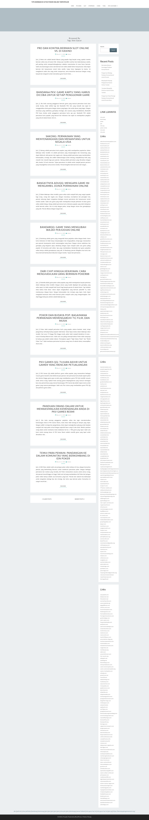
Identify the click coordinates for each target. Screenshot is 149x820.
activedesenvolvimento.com (107, 294)
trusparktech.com (105, 190)
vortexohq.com (104, 245)
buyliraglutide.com (105, 403)
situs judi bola (26, 811)
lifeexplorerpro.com (105, 252)
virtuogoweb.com (105, 399)
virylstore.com (104, 633)
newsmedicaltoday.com (106, 324)
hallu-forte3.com (104, 760)
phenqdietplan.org (105, 536)
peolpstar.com (104, 624)
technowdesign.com (105, 492)
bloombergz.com (104, 662)
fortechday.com (104, 349)
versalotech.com (104, 222)
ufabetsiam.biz (104, 418)
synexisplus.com (104, 156)
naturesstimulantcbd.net (107, 575)
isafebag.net (103, 660)
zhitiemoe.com (104, 558)
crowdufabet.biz (104, 456)
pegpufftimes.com (105, 605)
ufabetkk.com (104, 692)
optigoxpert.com (104, 201)
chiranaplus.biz (104, 751)
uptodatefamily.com (105, 547)
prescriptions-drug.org (106, 639)
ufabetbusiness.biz (105, 422)
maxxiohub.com (104, 177)
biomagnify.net (104, 579)
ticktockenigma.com (105, 264)
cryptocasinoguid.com (106, 466)
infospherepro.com (105, 241)
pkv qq (110, 811)
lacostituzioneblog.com (106, 553)
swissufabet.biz (104, 420)
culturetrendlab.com (105, 260)
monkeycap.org (104, 650)
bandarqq (34, 811)
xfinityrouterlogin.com (106, 785)
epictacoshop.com (105, 732)
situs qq (102, 126)
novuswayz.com (104, 203)
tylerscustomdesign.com (106, 626)
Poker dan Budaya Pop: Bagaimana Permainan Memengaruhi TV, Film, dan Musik (63, 318)
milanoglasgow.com (105, 758)
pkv (101, 123)
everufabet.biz (104, 454)
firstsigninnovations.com (107, 616)
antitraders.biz (104, 481)
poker (101, 121)
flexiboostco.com (105, 143)
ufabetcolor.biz (104, 426)
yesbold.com (103, 386)
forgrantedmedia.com (106, 622)
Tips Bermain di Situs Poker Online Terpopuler (50, 2)
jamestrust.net (104, 675)
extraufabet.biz (104, 428)
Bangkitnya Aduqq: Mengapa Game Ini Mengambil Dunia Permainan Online (63, 184)
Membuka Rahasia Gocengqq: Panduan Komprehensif (107, 67)
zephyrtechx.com (104, 199)
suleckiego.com (104, 804)
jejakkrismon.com (105, 688)
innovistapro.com (105, 211)
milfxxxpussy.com (105, 545)
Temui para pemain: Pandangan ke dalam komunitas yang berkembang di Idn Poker (63, 455)
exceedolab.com (104, 226)
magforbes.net (104, 647)
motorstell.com (104, 635)
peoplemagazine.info (106, 369)
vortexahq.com (104, 173)
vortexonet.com (104, 158)
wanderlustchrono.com (106, 258)
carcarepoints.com (105, 517)
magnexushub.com (105, 396)
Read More (63, 78)
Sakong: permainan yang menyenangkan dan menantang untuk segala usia (63, 139)
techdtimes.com (104, 377)
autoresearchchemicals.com (107, 800)
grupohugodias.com (105, 522)
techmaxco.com (104, 224)
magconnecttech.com (106, 273)
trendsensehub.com (105, 262)
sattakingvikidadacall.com (107, 300)
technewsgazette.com (106, 696)
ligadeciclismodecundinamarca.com (109, 334)
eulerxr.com (103, 266)
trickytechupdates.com (106, 792)
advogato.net (103, 658)
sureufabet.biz (104, 441)
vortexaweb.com (104, 181)
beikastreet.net (104, 597)
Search (102, 46)
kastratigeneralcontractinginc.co (109, 471)
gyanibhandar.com (105, 407)
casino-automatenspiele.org (107, 669)
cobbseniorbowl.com (105, 490)
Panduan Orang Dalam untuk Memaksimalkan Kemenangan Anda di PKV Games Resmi (63, 409)
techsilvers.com (104, 526)
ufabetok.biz (103, 452)
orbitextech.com (104, 271)
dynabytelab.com (104, 152)
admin (69, 54)
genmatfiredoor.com (105, 279)
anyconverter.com (105, 684)
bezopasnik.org (104, 722)
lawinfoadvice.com (105, 534)
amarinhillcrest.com (105, 654)
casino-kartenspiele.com (106, 667)
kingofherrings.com (105, 700)
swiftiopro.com (104, 218)
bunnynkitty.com (104, 720)
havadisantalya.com (105, 375)
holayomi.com (104, 332)
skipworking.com (104, 679)
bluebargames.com (105, 611)
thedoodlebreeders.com (106, 519)
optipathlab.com (104, 150)
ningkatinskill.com (105, 528)
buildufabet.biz (104, 458)
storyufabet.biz (104, 445)
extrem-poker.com (105, 513)
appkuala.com (104, 707)
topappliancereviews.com (107, 790)
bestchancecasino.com (106, 315)
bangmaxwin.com (105, 728)
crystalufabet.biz (104, 449)
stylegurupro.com (105, 232)
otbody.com (103, 673)
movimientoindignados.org (107, 543)
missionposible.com (105, 781)
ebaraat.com (103, 390)
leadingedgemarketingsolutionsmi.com (110, 469)
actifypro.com (104, 205)
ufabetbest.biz (104, 439)
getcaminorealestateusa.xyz (107, 351)
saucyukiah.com (104, 594)
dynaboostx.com (104, 207)
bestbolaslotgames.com (106, 302)
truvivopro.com (104, 169)
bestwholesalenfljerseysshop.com (109, 473)
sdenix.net (103, 652)
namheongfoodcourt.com (107, 756)
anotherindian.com (105, 562)
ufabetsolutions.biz (105, 433)
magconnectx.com (105, 328)
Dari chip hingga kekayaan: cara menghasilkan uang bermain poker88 (63, 272)
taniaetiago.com (104, 566)
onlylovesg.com (104, 292)
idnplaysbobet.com (105, 298)
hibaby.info (103, 309)
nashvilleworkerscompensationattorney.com (112, 336)
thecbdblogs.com (105, 798)
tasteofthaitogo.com (105, 717)
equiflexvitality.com (105, 290)
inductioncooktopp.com (106, 321)
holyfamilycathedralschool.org (108, 338)
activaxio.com (104, 228)
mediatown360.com (105, 777)
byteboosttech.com (105, 394)
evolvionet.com (104, 154)
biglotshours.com (105, 401)
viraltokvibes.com (105, 643)
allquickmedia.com (105, 694)
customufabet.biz (105, 443)
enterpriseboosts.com (106, 664)
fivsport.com (103, 530)
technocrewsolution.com (107, 641)
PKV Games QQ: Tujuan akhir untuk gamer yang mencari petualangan (63, 363)
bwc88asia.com (104, 511)
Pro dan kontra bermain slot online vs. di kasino (63, 49)
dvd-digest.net (104, 747)
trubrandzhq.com (104, 192)
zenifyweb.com (104, 275)
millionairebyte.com (105, 347)
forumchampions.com (106, 609)
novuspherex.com (105, 186)
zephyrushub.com (105, 148)
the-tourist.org (104, 656)
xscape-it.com (104, 486)
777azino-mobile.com (106, 488)
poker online (103, 128)
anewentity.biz (104, 705)
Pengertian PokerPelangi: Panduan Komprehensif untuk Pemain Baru (108, 98)
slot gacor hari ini (91, 811)
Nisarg (89, 817)
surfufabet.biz (104, 437)
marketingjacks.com (105, 787)
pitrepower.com (104, 775)
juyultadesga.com (105, 500)
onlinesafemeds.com (105, 405)
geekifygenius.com (105, 268)
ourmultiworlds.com (105, 601)
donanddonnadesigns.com (107, 285)
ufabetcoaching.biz (105, 343)
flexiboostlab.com (105, 213)
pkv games (78, 6)
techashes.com (104, 371)
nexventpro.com (104, 196)
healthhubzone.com (105, 388)
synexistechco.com (105, 167)
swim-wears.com (104, 620)
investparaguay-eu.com (106, 509)
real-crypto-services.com (107, 503)
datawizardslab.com (105, 235)
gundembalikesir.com (106, 382)
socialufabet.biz (104, 435)
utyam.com (103, 551)
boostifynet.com (104, 194)
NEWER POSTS (79, 499)
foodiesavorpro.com (105, 243)
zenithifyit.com (104, 175)
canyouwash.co (104, 373)
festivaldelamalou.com (106, 614)
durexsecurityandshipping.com (108, 494)
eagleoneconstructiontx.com (108, 288)
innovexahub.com (105, 162)
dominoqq (103, 119)
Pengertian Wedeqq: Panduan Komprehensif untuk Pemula (108, 75)
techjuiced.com (104, 392)
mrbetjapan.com (104, 703)
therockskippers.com (106, 764)
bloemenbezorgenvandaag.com (108, 713)
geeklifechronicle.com (106, 239)
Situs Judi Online (112, 6)
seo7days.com (104, 709)
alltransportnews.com (106, 460)
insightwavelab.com (105, 249)
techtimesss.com (104, 630)
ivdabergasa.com (104, 498)
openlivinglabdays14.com (107, 475)
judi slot (19, 811)
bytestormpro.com (105, 256)
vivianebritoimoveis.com (106, 645)
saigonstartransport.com (107, 726)
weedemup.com (104, 313)
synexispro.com (104, 330)
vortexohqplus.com (105, 215)
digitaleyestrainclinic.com (107, 779)
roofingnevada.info (105, 326)
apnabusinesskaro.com (106, 802)
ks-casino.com (104, 515)
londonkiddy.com (104, 341)
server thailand (81, 811)
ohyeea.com (103, 555)
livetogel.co (103, 277)
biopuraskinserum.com (106, 734)
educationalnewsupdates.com (108, 141)
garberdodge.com (105, 618)
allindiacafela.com (105, 768)
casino (98, 6)
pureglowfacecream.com (106, 698)
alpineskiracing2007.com (106, 770)
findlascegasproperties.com (107, 281)
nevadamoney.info (105, 741)
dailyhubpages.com (105, 296)
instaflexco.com (104, 209)
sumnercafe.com (104, 539)
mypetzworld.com (105, 505)
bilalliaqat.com (104, 317)
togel (104, 6)
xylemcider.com (104, 564)
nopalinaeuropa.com (105, 577)
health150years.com (105, 637)
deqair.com (103, 524)
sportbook (91, 6)
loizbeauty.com (104, 681)
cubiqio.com (103, 237)
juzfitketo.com (104, 568)
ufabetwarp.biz (104, 409)
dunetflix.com (104, 541)
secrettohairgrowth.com (106, 715)
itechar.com (103, 384)
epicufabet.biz (104, 447)
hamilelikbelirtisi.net (106, 220)
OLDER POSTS (47, 499)
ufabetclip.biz (104, 411)
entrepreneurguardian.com (107, 307)
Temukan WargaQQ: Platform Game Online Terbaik (108, 90)
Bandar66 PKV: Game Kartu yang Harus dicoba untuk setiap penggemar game (63, 93)
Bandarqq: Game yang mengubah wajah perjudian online (63, 228)
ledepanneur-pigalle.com (107, 745)
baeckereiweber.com (105, 367)
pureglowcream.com (105, 711)
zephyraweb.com (104, 179)
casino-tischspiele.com (106, 671)
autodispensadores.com (106, 319)
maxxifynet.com (104, 160)
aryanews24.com (104, 483)
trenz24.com (103, 677)
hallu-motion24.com (105, 762)
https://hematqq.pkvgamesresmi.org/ (124, 811)
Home (72, 6)
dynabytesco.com (104, 230)
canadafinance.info (105, 739)
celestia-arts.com (105, 607)
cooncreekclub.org (105, 603)
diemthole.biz (104, 690)
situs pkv (102, 117)
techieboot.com (104, 380)
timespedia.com (104, 686)
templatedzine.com (105, 532)
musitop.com (103, 549)
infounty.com (103, 507)
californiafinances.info (106, 736)
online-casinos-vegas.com (107, 783)
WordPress (78, 817)
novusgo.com (103, 254)
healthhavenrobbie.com (106, 283)
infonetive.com (104, 730)
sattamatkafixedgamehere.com (108, 304)
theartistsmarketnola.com (107, 749)
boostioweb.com (104, 145)
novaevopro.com (104, 188)
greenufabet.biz (104, 424)
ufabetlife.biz (103, 430)
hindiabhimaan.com (105, 794)
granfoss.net (103, 766)
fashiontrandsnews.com (106, 462)
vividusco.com (104, 171)
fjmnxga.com (103, 724)
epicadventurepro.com (106, 247)
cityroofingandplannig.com (107, 496)
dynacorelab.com (104, 165)
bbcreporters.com (105, 464)
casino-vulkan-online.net (107, 773)
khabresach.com (104, 796)
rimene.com (103, 743)
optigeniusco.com (105, 184)
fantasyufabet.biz (105, 416)
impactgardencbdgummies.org (108, 572)
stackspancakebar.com (106, 753)
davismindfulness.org (106, 345)
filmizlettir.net (104, 599)
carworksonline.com (105, 628)
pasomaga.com (104, 570)
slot (85, 6)
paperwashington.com (106, 311)
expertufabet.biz (104, 413)
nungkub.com (103, 560)
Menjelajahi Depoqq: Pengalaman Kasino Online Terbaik (107, 83)
